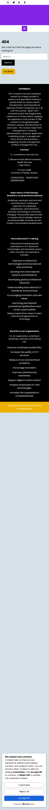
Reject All (24, 791)
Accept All (24, 798)
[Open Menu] (24, 28)
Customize (24, 785)
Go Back (9, 72)
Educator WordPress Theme (23, 405)
